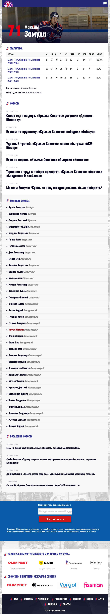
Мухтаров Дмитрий (25, 387)
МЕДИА (90, 599)
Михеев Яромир (23, 381)
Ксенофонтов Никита (26, 368)
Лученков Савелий (25, 374)
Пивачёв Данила (24, 406)
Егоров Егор (20, 258)
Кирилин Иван (22, 349)
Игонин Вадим (23, 336)
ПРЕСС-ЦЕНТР (61, 599)
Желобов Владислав (24, 265)
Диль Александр (22, 252)
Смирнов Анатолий (22, 220)
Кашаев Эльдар (21, 271)
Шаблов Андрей (23, 426)
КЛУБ (16, 599)
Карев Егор (21, 342)
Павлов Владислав (24, 400)
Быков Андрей (23, 310)
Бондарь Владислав (24, 233)
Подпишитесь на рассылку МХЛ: (54, 505)
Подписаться (55, 519)
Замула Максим (23, 329)
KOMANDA (28, 599)
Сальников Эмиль (23, 291)
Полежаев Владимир (26, 413)
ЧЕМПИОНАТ (43, 599)
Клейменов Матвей (22, 213)
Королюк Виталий (24, 361)
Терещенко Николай (24, 297)
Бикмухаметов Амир (24, 226)
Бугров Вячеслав (21, 207)
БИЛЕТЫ (66, 604)
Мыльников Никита (25, 394)
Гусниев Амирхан (24, 323)
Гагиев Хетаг (20, 239)
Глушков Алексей (22, 246)
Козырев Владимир (25, 355)
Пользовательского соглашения (61, 529)
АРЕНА (101, 599)
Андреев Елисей (23, 303)
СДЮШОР (77, 599)
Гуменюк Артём (23, 316)
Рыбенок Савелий (24, 419)
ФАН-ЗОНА (52, 604)
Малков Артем (21, 278)
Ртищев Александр (23, 284)
